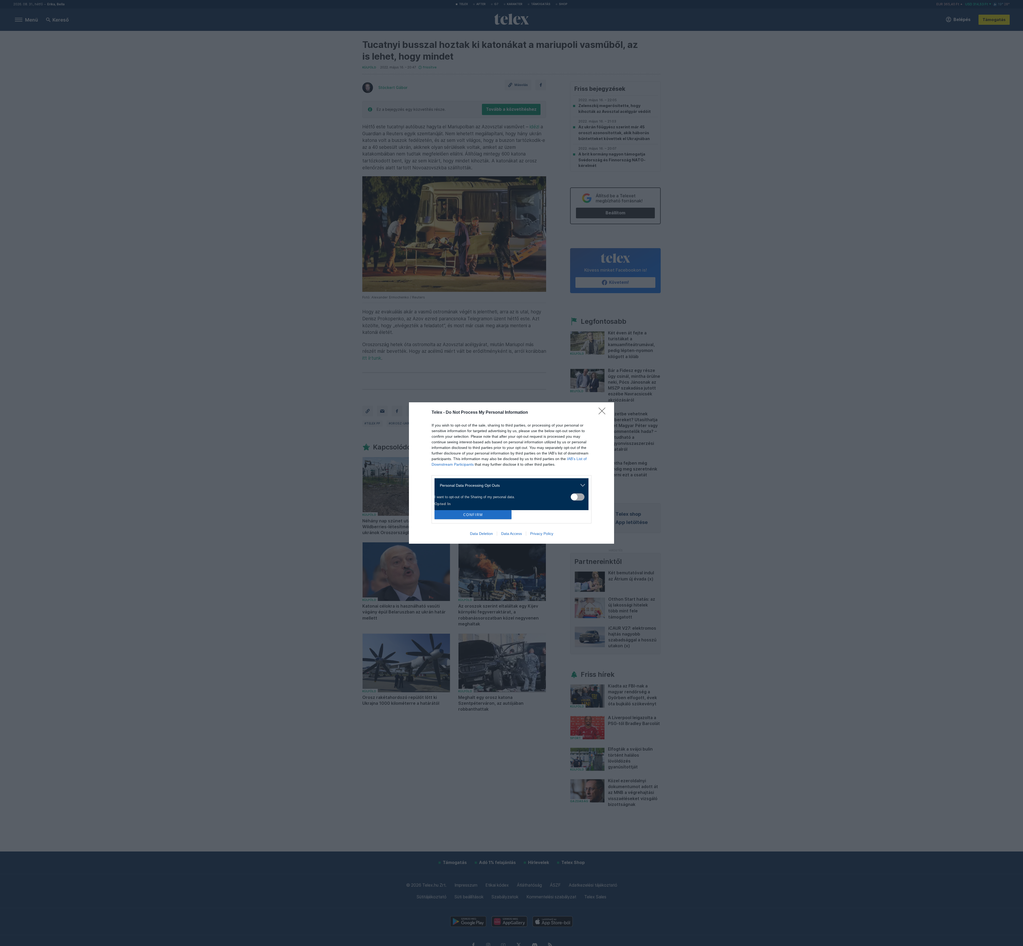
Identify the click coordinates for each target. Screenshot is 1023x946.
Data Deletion (481, 533)
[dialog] (511, 473)
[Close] (604, 413)
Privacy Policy (541, 533)
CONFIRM (473, 515)
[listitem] (509, 485)
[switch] (577, 497)
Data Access (511, 533)
